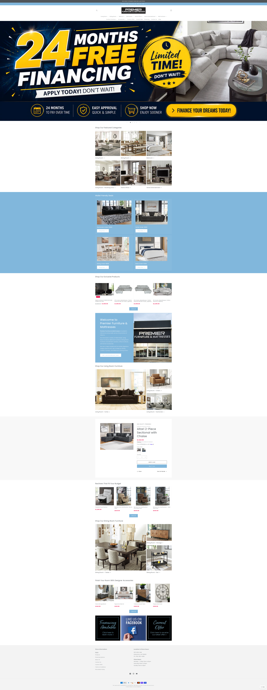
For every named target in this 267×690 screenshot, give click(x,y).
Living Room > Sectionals (155, 412)
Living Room (99, 158)
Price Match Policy (100, 669)
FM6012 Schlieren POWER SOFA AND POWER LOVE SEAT (103, 301)
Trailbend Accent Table (139, 604)
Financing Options (100, 657)
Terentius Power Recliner (101, 507)
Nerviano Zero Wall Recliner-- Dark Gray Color (161, 508)
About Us (97, 659)
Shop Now (102, 231)
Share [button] (140, 471)
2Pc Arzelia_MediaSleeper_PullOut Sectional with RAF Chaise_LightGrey (143, 301)
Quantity (139, 454)
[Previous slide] (126, 122)
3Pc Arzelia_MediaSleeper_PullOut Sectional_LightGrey (161, 301)
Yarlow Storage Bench (100, 604)
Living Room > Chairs (153, 390)
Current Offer (98, 664)
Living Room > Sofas (101, 412)
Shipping (139, 441)
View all (133, 309)
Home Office (125, 187)
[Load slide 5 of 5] (137, 122)
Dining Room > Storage (154, 543)
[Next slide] (140, 122)
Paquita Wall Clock (157, 604)
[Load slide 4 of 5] (135, 122)
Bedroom (150, 158)
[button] (96, 10)
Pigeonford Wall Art (119, 604)
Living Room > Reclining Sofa (104, 187)
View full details (161, 471)
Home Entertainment (153, 187)
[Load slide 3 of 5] (132, 122)
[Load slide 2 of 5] (130, 122)
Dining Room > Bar (153, 572)
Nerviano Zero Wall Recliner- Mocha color (123, 508)
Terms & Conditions (100, 667)
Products (97, 655)
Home (96, 652)
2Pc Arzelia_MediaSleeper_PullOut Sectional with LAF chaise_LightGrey (123, 301)
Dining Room (125, 158)
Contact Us (98, 662)
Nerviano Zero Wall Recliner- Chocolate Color (141, 508)
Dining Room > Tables (102, 572)
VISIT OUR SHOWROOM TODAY (110, 355)
